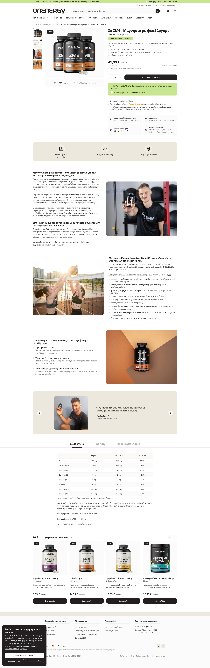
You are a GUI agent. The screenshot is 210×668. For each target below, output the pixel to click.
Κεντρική (36, 25)
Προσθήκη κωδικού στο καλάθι (162, 2)
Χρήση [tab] (100, 443)
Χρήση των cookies (127, 656)
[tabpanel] (105, 487)
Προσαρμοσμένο (34, 661)
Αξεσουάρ (140, 18)
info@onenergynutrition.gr (167, 5)
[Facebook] (163, 646)
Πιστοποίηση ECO (51, 634)
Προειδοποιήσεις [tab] (128, 443)
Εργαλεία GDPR (80, 638)
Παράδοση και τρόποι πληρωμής (87, 631)
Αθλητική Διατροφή (41, 18)
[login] (168, 11)
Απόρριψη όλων (14, 661)
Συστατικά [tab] (77, 443)
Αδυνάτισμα (106, 18)
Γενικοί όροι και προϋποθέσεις (86, 634)
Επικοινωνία (49, 631)
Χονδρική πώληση (111, 631)
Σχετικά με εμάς (51, 627)
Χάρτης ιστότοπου (158, 656)
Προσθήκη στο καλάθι (151, 77)
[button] (170, 537)
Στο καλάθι (50, 601)
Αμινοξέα (93, 18)
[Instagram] (158, 646)
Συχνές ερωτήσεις (145, 5)
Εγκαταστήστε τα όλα (24, 655)
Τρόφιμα (119, 18)
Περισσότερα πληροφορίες (16, 648)
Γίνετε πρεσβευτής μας (113, 627)
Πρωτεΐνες (57, 18)
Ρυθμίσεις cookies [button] (142, 656)
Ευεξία (129, 18)
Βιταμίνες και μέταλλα (75, 18)
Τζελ (150, 18)
